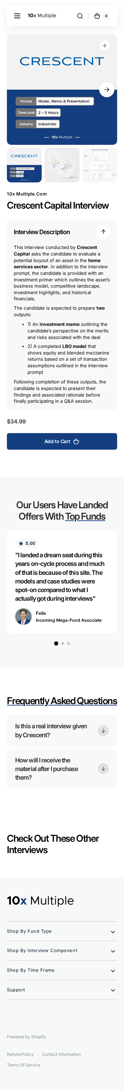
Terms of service (23, 1065)
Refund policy (20, 1054)
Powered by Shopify (26, 1036)
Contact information (61, 1054)
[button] (17, 15)
